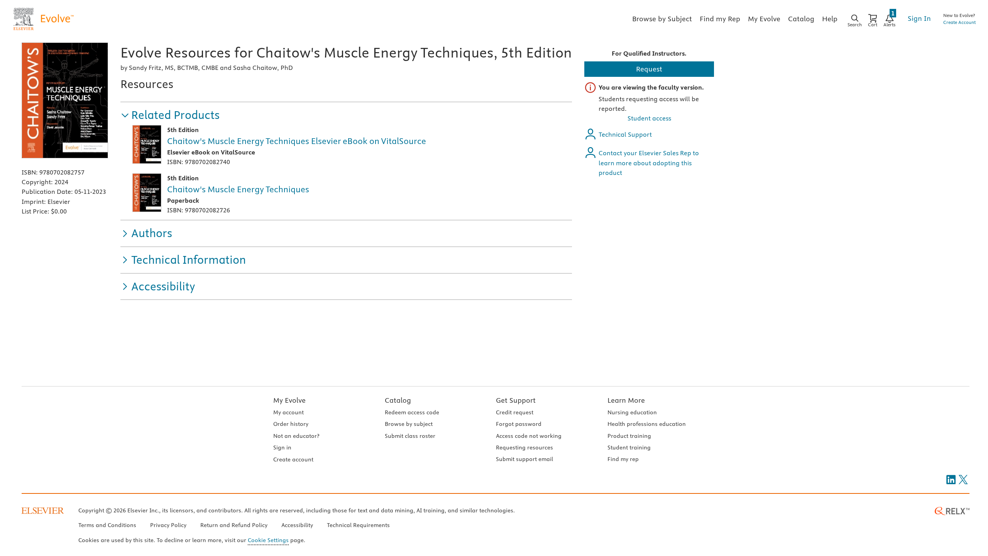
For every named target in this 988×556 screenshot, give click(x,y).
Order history (290, 423)
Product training (629, 435)
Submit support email (524, 459)
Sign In (919, 18)
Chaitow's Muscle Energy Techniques (238, 189)
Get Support (516, 400)
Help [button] (829, 18)
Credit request (514, 412)
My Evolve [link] (764, 18)
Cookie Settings (268, 540)
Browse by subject (409, 423)
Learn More (626, 400)
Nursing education (632, 412)
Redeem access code (412, 412)
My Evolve (289, 400)
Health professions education (646, 423)
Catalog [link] (801, 18)
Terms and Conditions (107, 525)
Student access (649, 118)
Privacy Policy (168, 525)
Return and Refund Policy (233, 525)
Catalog (398, 400)
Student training (629, 447)
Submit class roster (410, 435)
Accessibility (297, 525)
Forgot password (518, 423)
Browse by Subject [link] (662, 18)
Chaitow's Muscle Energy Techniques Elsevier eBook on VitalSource (296, 141)
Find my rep (623, 459)
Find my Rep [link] (720, 18)
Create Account (959, 22)
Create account (293, 459)
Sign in (282, 447)
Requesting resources (524, 447)
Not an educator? (296, 435)
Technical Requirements (358, 525)
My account (288, 412)
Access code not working (529, 435)
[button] (170, 115)
